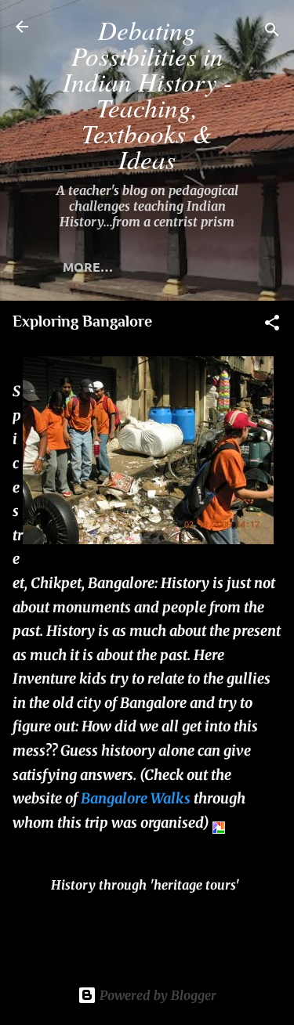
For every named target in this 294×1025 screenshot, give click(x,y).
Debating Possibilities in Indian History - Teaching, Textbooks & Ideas (147, 94)
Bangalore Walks (136, 798)
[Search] (272, 32)
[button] (272, 325)
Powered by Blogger (156, 995)
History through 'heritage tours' (145, 885)
